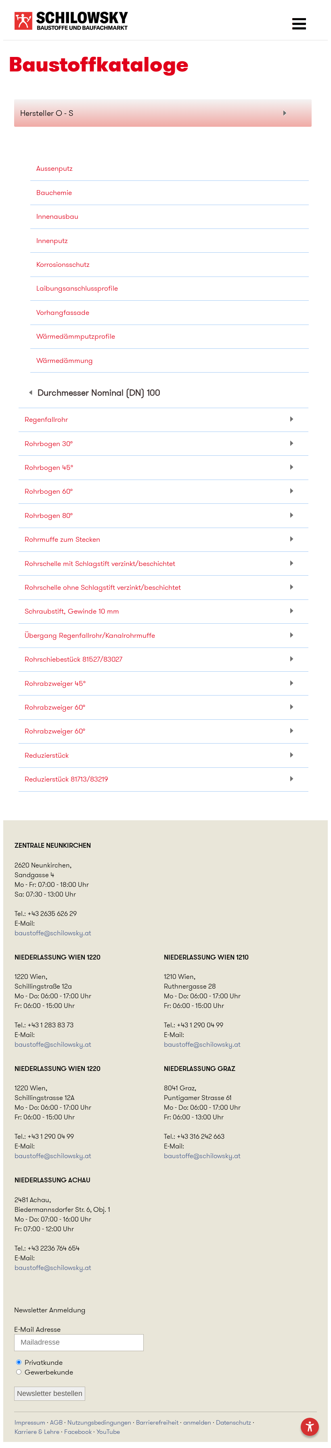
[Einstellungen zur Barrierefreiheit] (310, 1427)
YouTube (108, 1431)
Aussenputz (54, 168)
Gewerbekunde (49, 1372)
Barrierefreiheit (157, 1422)
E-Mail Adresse (37, 1329)
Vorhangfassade (62, 312)
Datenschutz (233, 1422)
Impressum (30, 1422)
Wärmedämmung (64, 360)
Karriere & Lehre (37, 1431)
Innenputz (52, 240)
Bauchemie (54, 192)
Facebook (78, 1431)
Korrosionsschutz (63, 264)
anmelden (197, 1422)
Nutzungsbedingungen (99, 1422)
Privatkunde (44, 1362)
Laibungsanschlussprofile (77, 288)
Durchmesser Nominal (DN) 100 (99, 392)
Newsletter (30, 1310)
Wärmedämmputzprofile (75, 336)
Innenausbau (57, 216)
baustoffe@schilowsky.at (53, 933)
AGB (56, 1422)
